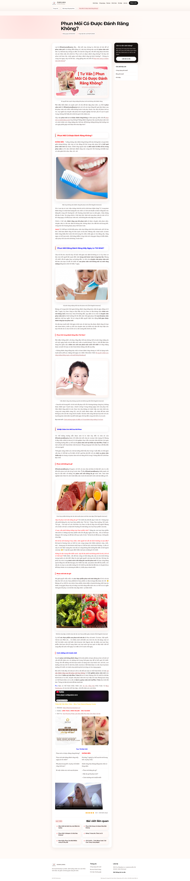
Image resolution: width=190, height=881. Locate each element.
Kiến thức (114, 3)
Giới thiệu (95, 3)
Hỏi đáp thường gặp (95, 872)
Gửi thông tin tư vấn (119, 872)
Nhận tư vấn (133, 3)
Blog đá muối (120, 74)
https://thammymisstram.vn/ (71, 708)
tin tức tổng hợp (89, 686)
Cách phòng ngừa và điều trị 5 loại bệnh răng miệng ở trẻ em (83, 419)
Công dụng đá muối (122, 70)
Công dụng (102, 3)
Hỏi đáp (120, 3)
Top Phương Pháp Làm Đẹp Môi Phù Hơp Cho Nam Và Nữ (81, 713)
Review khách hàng (95, 869)
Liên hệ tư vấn (126, 59)
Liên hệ (125, 3)
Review (108, 3)
